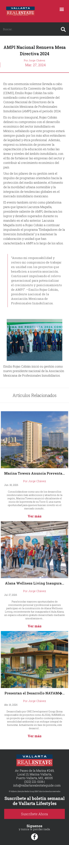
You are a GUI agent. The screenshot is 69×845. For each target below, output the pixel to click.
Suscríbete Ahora (34, 814)
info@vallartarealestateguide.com (37, 785)
